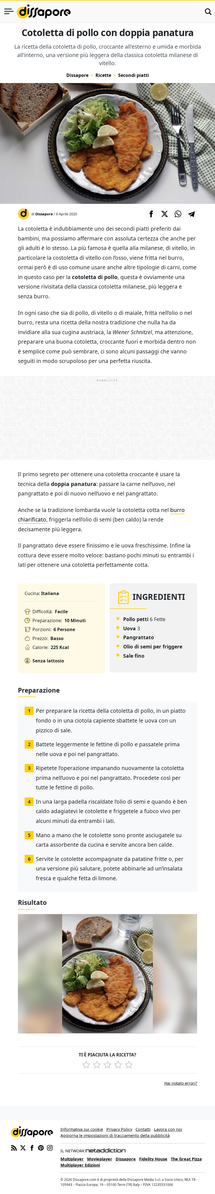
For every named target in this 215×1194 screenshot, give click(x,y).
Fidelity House (153, 1159)
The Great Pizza (186, 1159)
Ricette (103, 75)
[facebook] (32, 1147)
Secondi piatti (133, 75)
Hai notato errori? (180, 1083)
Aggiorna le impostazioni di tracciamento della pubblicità (115, 1135)
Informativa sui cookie (81, 1129)
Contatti (143, 1129)
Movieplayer (99, 1159)
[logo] (44, 11)
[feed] (14, 1147)
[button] (151, 214)
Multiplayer (72, 1159)
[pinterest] (41, 1147)
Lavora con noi (168, 1129)
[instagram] (50, 1147)
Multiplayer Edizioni (80, 1165)
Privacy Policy (119, 1129)
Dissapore (77, 75)
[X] (23, 1147)
